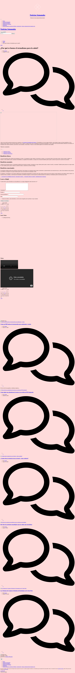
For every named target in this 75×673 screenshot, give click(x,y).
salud (1, 45)
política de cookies (60, 668)
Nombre (2, 192)
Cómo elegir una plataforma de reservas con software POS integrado (16, 392)
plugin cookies (6, 669)
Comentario (3, 190)
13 (4, 293)
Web (1, 196)
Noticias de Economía (7, 24)
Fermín (5, 50)
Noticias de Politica (6, 23)
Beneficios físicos (7, 151)
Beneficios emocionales (8, 153)
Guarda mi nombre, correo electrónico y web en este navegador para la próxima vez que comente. (20, 198)
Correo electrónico (4, 194)
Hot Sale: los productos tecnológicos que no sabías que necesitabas (16, 524)
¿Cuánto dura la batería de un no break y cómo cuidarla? (14, 458)
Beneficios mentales (7, 152)
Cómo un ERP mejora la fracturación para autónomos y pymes (15, 324)
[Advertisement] (28, 36)
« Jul (1, 213)
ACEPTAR (2, 670)
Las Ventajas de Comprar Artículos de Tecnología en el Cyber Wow (16, 590)
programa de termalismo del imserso (29, 142)
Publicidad (5, 25)
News (4, 20)
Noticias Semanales (37, 15)
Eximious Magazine (9, 656)
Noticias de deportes (6, 22)
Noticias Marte (19, 26)
